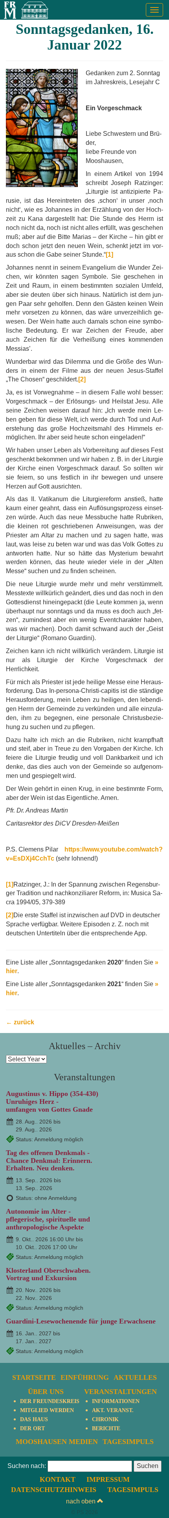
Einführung (85, 1377)
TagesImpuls (128, 1442)
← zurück (20, 1022)
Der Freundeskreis (49, 1401)
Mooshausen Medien (57, 1442)
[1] (109, 254)
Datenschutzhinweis (53, 1490)
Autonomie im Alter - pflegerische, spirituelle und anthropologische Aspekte (48, 1219)
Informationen (116, 1401)
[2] (82, 379)
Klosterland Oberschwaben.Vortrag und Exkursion (48, 1274)
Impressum (108, 1479)
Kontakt (57, 1479)
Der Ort (32, 1428)
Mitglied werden (47, 1410)
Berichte (106, 1428)
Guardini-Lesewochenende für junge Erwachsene (81, 1321)
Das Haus (34, 1419)
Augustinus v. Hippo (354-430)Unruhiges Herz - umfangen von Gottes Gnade (52, 1101)
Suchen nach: (26, 1465)
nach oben (81, 1501)
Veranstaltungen (120, 1392)
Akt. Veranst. (113, 1410)
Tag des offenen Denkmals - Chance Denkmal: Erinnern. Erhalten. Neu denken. (49, 1160)
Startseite (34, 1377)
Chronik (105, 1419)
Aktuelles (135, 1377)
